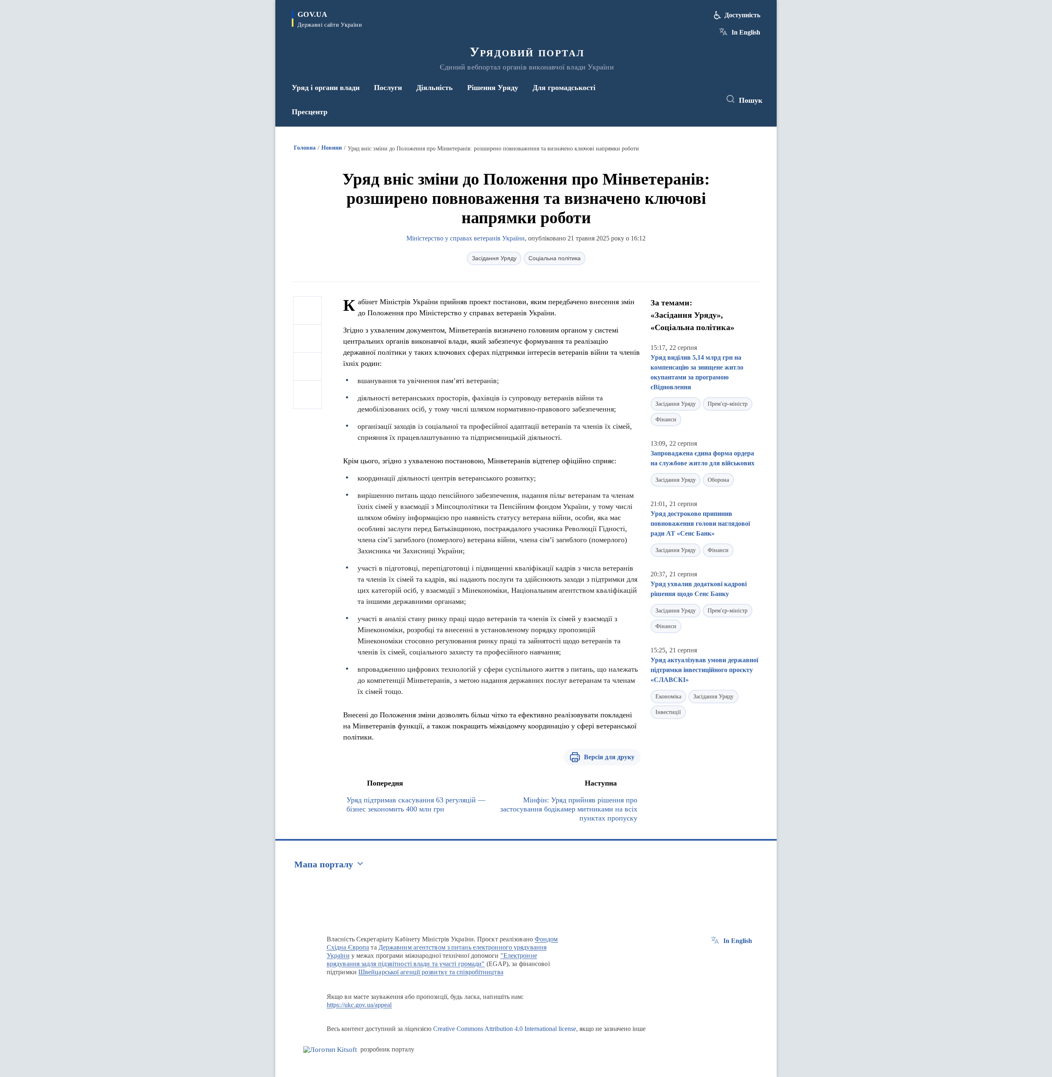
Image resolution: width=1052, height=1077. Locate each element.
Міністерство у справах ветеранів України (465, 238)
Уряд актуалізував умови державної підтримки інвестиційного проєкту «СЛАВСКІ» (704, 669)
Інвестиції (668, 712)
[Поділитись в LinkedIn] (307, 395)
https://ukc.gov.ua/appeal (359, 1004)
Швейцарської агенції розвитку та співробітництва (430, 971)
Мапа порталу (323, 864)
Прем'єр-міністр (727, 404)
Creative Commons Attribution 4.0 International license (504, 1028)
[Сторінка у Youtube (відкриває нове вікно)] (707, 99)
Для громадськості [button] (564, 87)
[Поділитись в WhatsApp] (307, 367)
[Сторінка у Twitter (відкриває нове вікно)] (692, 99)
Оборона (718, 480)
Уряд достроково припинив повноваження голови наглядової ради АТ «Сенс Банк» (700, 523)
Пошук (750, 100)
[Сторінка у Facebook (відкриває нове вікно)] (677, 99)
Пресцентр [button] (310, 112)
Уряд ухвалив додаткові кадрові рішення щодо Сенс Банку (699, 588)
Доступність (742, 15)
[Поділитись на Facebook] (307, 311)
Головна (305, 148)
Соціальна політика (554, 258)
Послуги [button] (388, 87)
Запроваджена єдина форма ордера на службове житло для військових (702, 458)
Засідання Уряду (494, 258)
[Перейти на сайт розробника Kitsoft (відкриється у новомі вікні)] (330, 1049)
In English (745, 32)
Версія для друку (609, 756)
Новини (331, 148)
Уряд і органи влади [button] (326, 87)
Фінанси (665, 419)
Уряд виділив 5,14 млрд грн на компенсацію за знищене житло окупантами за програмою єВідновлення (697, 372)
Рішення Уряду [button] (492, 87)
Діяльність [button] (434, 87)
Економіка (668, 696)
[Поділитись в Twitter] (307, 339)
